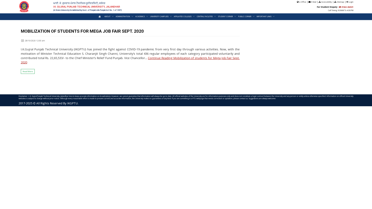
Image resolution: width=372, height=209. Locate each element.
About (107, 16)
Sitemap (340, 2)
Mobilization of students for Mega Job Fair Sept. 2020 (82, 31)
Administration (123, 16)
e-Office (302, 2)
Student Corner (225, 16)
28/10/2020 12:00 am (34, 40)
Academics (140, 16)
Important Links (264, 16)
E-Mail (313, 2)
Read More (28, 71)
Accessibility (326, 2)
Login (351, 2)
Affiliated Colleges (183, 16)
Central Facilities (205, 16)
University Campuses (159, 16)
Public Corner (244, 16)
